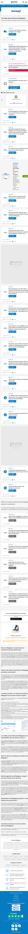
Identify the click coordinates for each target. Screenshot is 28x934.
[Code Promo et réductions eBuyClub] (14, 2)
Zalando (19, 859)
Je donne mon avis (15, 619)
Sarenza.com (7, 859)
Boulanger (25, 859)
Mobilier (8, 865)
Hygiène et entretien (15, 865)
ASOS (21, 856)
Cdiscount (5, 856)
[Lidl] (16, 97)
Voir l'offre (11, 34)
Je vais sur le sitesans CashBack (14, 87)
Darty (11, 856)
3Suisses (13, 859)
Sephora (15, 856)
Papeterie (24, 865)
